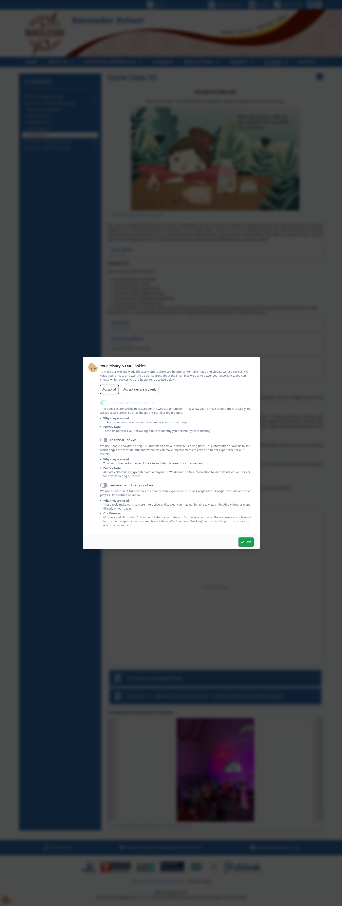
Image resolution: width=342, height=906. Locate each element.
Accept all (109, 389)
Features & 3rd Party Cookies (131, 485)
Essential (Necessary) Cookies (132, 403)
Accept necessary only (139, 389)
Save (248, 542)
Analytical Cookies (123, 440)
